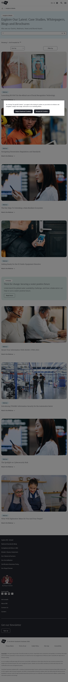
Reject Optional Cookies (23, 111)
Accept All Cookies (42, 111)
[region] (34, 108)
